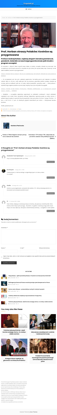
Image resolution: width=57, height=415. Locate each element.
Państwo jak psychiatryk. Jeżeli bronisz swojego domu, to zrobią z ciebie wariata (31, 301)
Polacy (32, 110)
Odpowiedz (51, 162)
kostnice (29, 110)
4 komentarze (13, 109)
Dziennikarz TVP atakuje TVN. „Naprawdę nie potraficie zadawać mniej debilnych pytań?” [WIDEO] (41, 136)
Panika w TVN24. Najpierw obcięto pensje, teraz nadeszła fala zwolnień (15, 135)
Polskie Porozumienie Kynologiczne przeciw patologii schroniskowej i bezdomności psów (42, 358)
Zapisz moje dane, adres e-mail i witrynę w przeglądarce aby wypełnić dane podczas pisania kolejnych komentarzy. (29, 257)
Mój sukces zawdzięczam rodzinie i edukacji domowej (42, 333)
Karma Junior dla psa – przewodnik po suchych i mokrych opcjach (26, 289)
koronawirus (24, 110)
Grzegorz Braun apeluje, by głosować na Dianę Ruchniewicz (14, 359)
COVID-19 (5, 110)
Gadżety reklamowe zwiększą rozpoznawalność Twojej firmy (25, 295)
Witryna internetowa (44, 248)
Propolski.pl (29, 3)
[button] (28, 9)
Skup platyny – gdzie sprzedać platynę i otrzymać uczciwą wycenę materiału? (30, 275)
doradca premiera (12, 110)
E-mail (22, 248)
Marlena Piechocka (17, 126)
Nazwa (3, 248)
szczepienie (49, 110)
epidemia (18, 110)
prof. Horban (37, 110)
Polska (19, 109)
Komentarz (4, 227)
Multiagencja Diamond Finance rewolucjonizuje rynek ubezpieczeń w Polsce (29, 282)
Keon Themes (33, 412)
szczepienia (43, 110)
